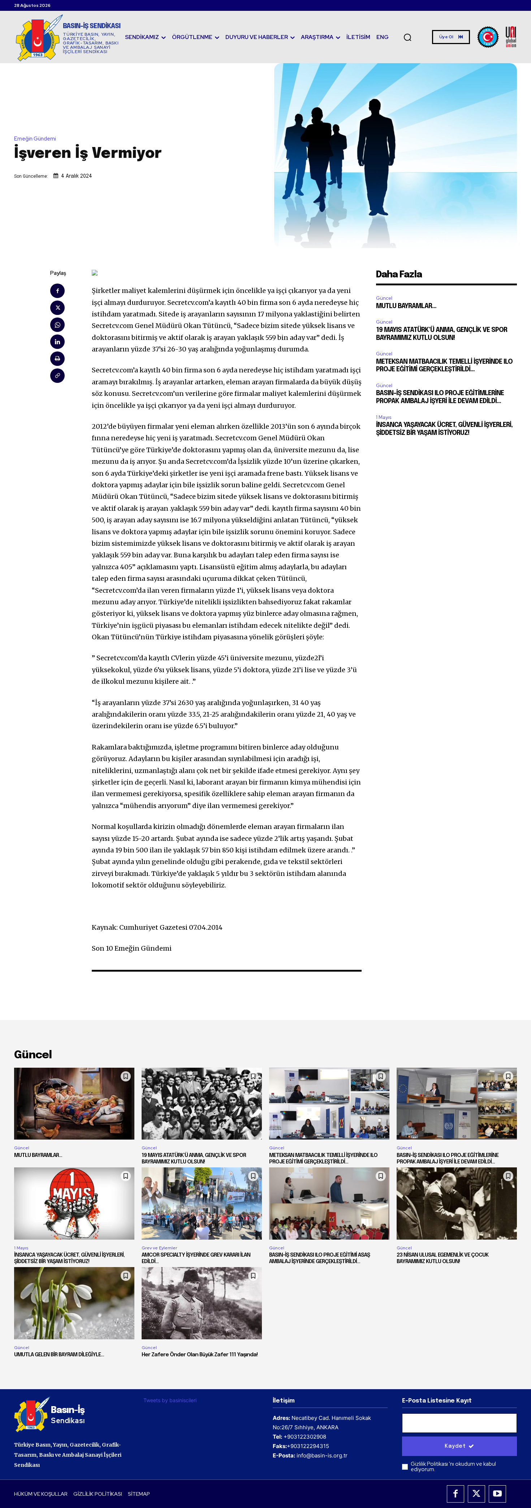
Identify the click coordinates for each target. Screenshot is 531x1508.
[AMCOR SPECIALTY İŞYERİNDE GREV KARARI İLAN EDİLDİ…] (202, 1203)
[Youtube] (497, 1494)
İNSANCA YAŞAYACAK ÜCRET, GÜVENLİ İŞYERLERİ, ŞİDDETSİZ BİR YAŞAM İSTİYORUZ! (69, 1258)
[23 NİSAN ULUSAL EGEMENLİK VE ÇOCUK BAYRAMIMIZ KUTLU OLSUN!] (457, 1203)
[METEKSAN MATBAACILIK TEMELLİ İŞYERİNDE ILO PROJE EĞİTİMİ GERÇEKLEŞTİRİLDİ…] (329, 1104)
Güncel (384, 298)
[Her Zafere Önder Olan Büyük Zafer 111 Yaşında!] (202, 1303)
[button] (407, 37)
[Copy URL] (57, 375)
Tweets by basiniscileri (170, 1400)
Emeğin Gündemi (35, 139)
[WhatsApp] (57, 324)
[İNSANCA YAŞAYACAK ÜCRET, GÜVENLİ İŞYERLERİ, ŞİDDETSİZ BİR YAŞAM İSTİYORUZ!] (74, 1203)
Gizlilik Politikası (430, 1464)
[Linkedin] (57, 341)
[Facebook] (57, 291)
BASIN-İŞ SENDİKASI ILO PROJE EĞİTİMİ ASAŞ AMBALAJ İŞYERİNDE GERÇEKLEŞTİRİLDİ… (319, 1258)
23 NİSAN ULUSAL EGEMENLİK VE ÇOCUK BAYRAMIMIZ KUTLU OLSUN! (442, 1258)
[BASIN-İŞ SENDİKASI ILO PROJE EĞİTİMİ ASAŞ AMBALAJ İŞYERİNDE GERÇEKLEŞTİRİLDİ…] (329, 1203)
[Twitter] (57, 308)
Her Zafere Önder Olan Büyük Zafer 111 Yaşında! (200, 1355)
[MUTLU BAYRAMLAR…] (74, 1104)
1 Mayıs (383, 417)
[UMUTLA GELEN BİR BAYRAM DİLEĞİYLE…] (74, 1303)
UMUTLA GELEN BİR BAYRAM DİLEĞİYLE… (59, 1355)
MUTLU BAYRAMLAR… (406, 306)
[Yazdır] (57, 358)
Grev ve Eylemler (159, 1248)
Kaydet (455, 1446)
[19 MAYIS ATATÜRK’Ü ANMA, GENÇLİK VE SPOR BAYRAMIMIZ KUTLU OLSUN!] (202, 1104)
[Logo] (497, 37)
